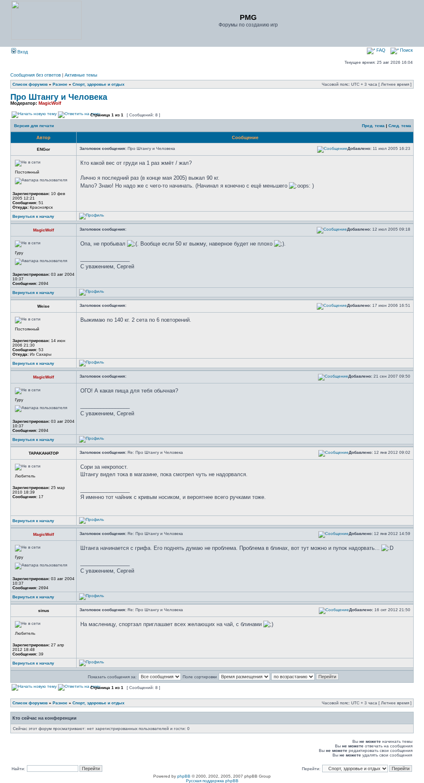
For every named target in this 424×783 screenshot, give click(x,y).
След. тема (399, 125)
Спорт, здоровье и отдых (98, 84)
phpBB (183, 776)
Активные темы (81, 74)
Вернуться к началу (33, 216)
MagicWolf (50, 103)
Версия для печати (34, 125)
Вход (22, 51)
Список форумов (30, 84)
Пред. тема (373, 125)
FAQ (380, 50)
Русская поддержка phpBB (212, 780)
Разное (60, 84)
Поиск (406, 50)
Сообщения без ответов (35, 74)
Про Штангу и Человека (58, 96)
